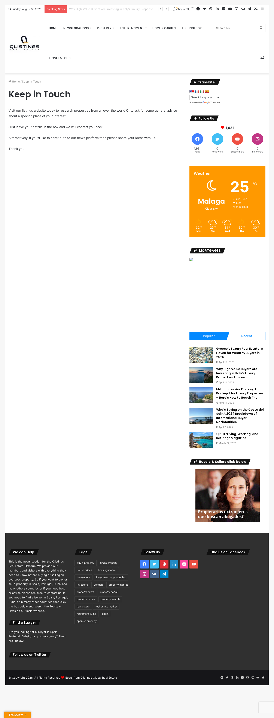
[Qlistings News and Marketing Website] (24, 43)
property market (118, 584)
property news (85, 592)
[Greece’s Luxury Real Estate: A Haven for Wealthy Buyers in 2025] (201, 355)
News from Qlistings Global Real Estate (91, 677)
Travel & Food (59, 58)
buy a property (85, 562)
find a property (109, 562)
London (98, 584)
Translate (215, 102)
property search (110, 599)
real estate (83, 606)
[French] (197, 91)
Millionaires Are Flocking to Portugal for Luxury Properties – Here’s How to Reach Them (240, 393)
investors (82, 584)
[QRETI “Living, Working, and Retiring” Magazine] (201, 440)
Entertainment (132, 28)
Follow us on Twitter (29, 654)
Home (53, 28)
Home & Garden (164, 28)
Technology (192, 28)
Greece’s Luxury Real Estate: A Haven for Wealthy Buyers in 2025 (239, 352)
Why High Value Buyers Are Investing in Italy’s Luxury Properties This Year (236, 373)
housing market (107, 570)
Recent (246, 336)
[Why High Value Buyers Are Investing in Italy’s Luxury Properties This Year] (201, 375)
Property (104, 28)
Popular (209, 336)
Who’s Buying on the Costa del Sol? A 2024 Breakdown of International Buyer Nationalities (240, 415)
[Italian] (202, 91)
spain (105, 613)
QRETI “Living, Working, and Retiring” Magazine (237, 436)
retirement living (86, 613)
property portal (109, 592)
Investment (83, 577)
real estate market (106, 606)
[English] (191, 91)
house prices (84, 570)
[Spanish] (207, 91)
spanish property (87, 621)
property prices (86, 599)
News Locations (76, 28)
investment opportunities (111, 577)
